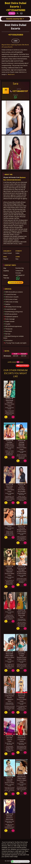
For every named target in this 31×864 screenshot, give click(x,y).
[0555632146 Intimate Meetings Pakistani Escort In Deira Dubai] (21, 431)
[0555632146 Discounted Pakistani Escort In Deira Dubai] (21, 684)
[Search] (17, 13)
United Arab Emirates (14, 180)
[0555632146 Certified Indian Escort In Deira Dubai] (9, 431)
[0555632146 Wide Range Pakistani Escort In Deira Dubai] (9, 389)
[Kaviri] (9, 600)
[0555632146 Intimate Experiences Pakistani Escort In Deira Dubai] (9, 556)
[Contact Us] (21, 13)
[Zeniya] (9, 516)
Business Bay (20, 268)
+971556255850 (15, 34)
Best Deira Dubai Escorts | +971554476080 (15, 6)
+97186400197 (20, 91)
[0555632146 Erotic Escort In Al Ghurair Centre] (21, 726)
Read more (11, 74)
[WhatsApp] (13, 417)
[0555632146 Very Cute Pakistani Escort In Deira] (9, 767)
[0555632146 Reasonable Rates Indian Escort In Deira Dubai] (9, 642)
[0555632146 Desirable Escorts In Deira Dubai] (9, 806)
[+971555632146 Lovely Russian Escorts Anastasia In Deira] (9, 684)
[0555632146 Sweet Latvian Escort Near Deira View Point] (21, 600)
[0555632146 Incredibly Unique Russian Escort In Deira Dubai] (21, 642)
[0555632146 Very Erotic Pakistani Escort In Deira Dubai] (9, 474)
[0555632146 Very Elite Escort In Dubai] (9, 726)
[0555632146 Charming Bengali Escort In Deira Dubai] (21, 516)
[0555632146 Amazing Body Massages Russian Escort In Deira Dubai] (21, 556)
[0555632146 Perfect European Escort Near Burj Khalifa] (21, 474)
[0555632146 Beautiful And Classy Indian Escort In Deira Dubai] (21, 766)
